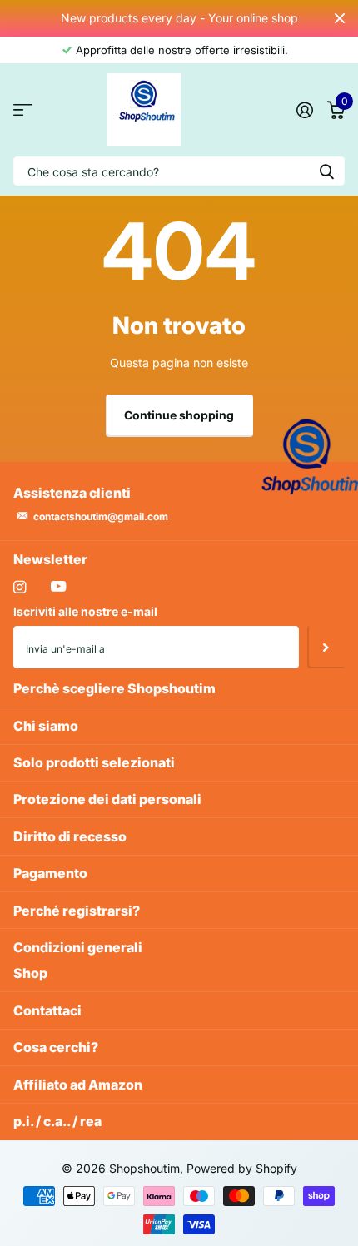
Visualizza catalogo (22, 110)
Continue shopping (179, 415)
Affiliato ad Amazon (77, 1084)
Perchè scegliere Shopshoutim (114, 688)
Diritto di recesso (70, 836)
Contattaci (47, 1010)
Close (339, 18)
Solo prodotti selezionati (94, 762)
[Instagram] (19, 587)
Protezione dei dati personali (107, 799)
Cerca (326, 171)
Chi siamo (45, 725)
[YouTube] (58, 587)
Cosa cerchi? (55, 1047)
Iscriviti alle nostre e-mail (85, 611)
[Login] (304, 110)
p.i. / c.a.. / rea (57, 1121)
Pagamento (50, 873)
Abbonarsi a (326, 647)
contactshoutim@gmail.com (100, 516)
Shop (30, 973)
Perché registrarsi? (76, 910)
